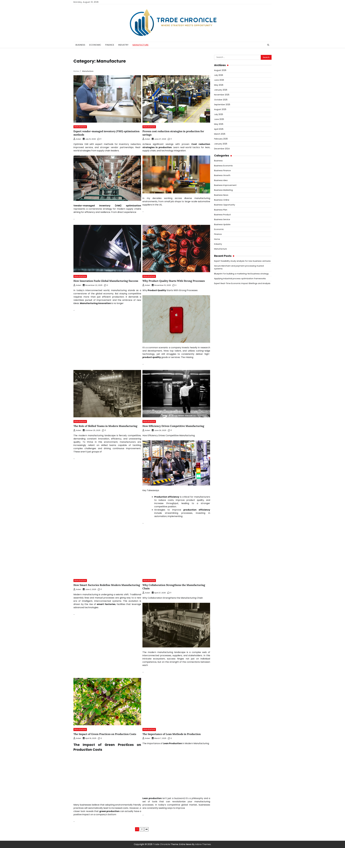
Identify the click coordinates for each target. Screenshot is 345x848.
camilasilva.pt (221, 297)
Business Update (222, 224)
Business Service (222, 219)
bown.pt (218, 319)
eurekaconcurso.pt (224, 316)
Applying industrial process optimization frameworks (240, 278)
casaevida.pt (221, 335)
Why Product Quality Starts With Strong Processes (173, 280)
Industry (123, 44)
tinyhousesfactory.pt (225, 326)
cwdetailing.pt (221, 339)
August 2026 (220, 70)
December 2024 (222, 148)
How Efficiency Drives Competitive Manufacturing (173, 426)
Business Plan (220, 209)
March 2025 (219, 134)
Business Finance (222, 170)
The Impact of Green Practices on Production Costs (104, 734)
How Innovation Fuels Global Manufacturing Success (105, 280)
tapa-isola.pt (221, 329)
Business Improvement (225, 185)
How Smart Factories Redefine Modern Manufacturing (106, 585)
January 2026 (220, 89)
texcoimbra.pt (221, 348)
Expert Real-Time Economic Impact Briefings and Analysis (242, 283)
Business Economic (223, 165)
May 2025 (218, 124)
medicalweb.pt (222, 306)
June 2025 (219, 119)
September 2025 (222, 104)
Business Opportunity (224, 205)
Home (217, 239)
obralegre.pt (221, 342)
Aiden (78, 139)
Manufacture (140, 44)
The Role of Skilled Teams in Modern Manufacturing (105, 426)
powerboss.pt (221, 290)
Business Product (222, 214)
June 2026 (219, 80)
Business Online (221, 200)
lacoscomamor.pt (223, 313)
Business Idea (220, 180)
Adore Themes (203, 844)
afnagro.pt (219, 293)
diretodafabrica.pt (224, 323)
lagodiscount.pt (222, 310)
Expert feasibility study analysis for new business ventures (242, 261)
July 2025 (218, 114)
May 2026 (218, 85)
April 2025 (218, 129)
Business (80, 44)
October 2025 (220, 99)
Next (146, 829)
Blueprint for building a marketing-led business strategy (241, 273)
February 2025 (221, 139)
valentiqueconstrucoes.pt (227, 345)
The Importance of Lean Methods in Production (171, 734)
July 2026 (218, 75)
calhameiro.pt (221, 332)
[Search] (268, 45)
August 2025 (220, 109)
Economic (95, 44)
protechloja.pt (221, 303)
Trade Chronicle (161, 844)
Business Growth (222, 175)
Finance (109, 44)
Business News (221, 195)
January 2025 (220, 143)
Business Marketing (223, 190)
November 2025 (221, 94)
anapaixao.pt (221, 300)
